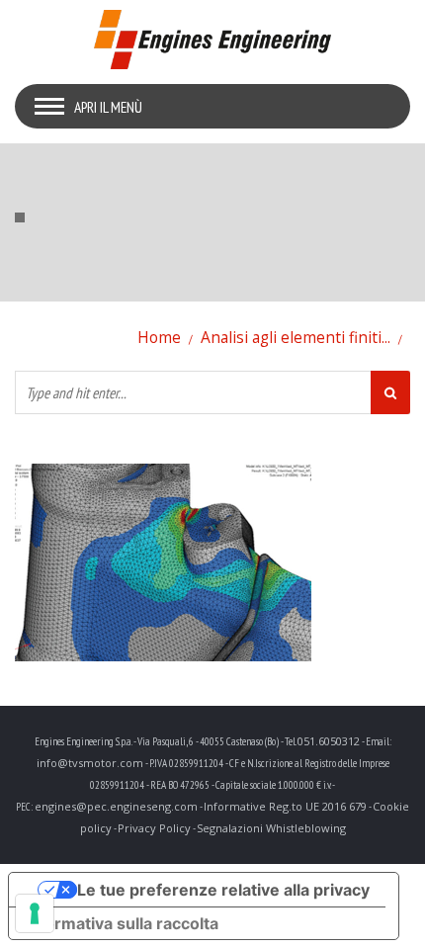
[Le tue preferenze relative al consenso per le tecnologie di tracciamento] (34, 913)
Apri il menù (108, 107)
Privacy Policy (154, 827)
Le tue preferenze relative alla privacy (223, 890)
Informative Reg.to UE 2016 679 (285, 806)
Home (159, 337)
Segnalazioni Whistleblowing (271, 827)
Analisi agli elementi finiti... (295, 337)
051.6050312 (329, 740)
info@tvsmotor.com (90, 762)
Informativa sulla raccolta (121, 923)
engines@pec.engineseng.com (116, 806)
